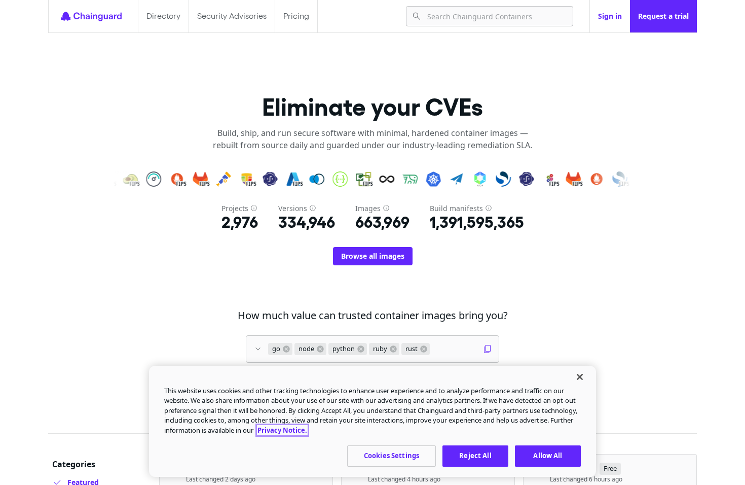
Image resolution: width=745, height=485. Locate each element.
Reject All (475, 455)
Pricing (296, 16)
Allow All (547, 455)
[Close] (580, 377)
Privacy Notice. (282, 430)
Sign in (610, 16)
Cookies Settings (391, 455)
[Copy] (487, 349)
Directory (163, 16)
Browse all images (372, 256)
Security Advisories (232, 16)
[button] (280, 349)
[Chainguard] (91, 16)
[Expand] (258, 349)
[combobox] (496, 16)
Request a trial (663, 16)
